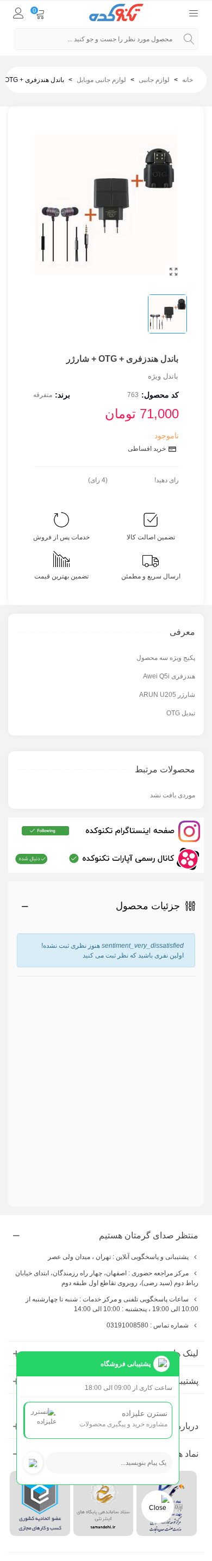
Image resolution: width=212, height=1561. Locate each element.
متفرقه (42, 395)
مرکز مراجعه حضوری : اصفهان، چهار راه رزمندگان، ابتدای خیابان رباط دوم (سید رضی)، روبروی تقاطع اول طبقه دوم (106, 1278)
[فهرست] (193, 12)
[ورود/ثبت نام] (18, 12)
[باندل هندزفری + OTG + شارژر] (173, 272)
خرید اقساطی (147, 448)
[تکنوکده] (116, 13)
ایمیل (188, 1023)
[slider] (131, 478)
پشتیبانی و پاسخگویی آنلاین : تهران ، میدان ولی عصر (118, 1257)
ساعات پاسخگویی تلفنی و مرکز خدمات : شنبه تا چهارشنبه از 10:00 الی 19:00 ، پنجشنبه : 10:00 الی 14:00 (112, 1304)
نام (189, 981)
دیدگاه (184, 1074)
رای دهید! (166, 480)
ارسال (165, 1161)
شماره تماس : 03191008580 (148, 1325)
